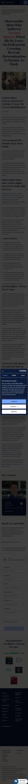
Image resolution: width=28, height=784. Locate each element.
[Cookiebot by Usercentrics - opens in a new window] (19, 371)
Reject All (14, 411)
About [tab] (23, 375)
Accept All (14, 401)
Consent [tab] (5, 375)
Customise (13, 406)
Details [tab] (14, 375)
